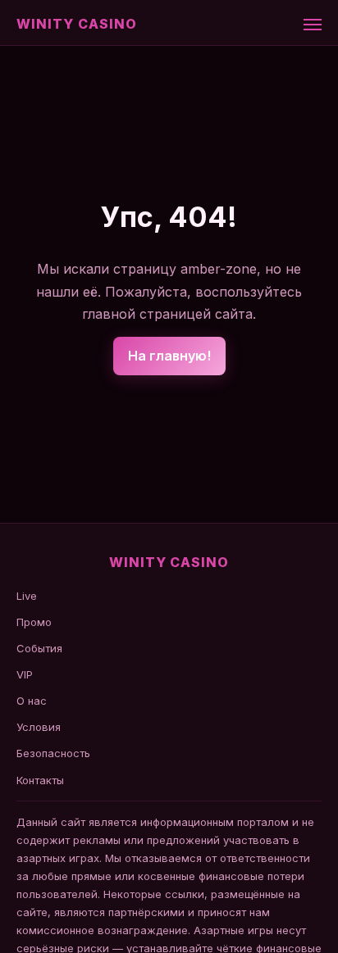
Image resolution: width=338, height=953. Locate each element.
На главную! (169, 355)
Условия (38, 726)
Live (26, 595)
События (39, 648)
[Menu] (313, 24)
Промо (34, 622)
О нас (31, 700)
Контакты (40, 780)
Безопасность (53, 753)
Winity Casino (76, 24)
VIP (24, 674)
